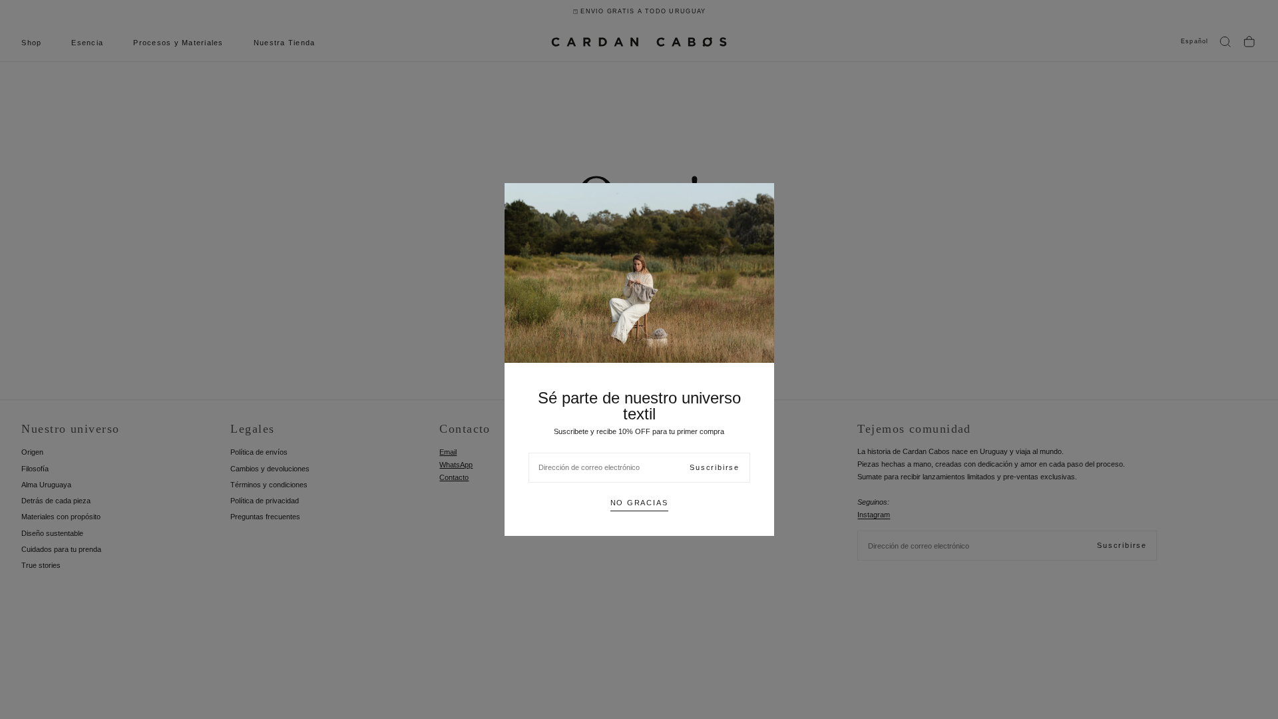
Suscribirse (715, 467)
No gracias (639, 503)
